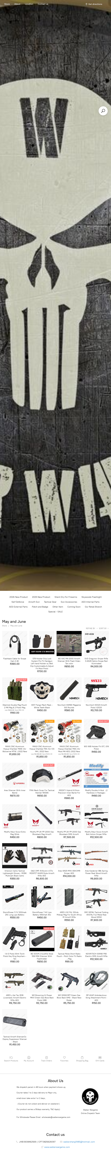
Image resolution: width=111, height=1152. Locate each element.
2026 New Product (18, 597)
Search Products (11, 1061)
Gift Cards (100, 1061)
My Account (29, 1061)
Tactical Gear (50, 602)
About (17, 4)
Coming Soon (74, 606)
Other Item (58, 606)
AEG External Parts (18, 606)
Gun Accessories (69, 602)
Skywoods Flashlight (91, 597)
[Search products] (103, 110)
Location (29, 4)
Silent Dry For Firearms (66, 597)
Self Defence (18, 602)
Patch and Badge (40, 606)
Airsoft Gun (34, 602)
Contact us (43, 4)
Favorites (64, 1061)
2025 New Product (41, 597)
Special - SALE (55, 611)
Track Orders (46, 1061)
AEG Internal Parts (90, 602)
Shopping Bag (82, 1061)
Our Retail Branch (93, 606)
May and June (16, 626)
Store (7, 4)
